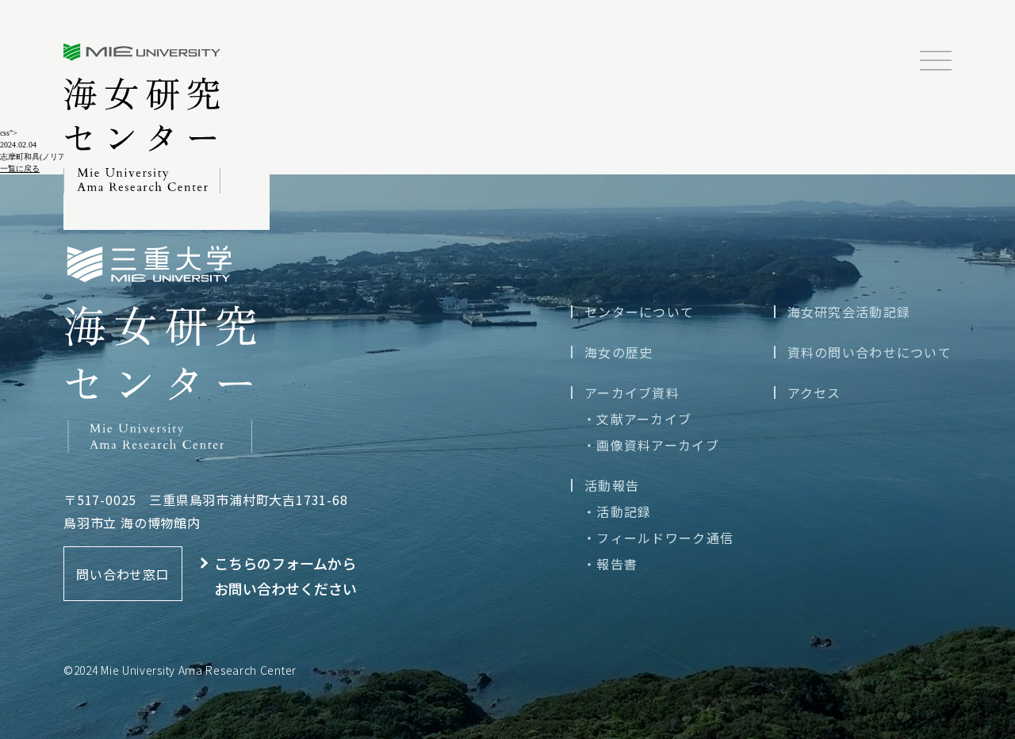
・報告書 (610, 563)
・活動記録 (617, 511)
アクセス (814, 392)
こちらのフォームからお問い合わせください (285, 576)
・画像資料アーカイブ (651, 444)
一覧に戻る (20, 168)
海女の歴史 (618, 352)
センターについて (639, 311)
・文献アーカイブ (637, 418)
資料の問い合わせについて (869, 352)
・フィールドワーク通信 (658, 537)
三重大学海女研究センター (141, 118)
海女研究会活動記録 (849, 311)
